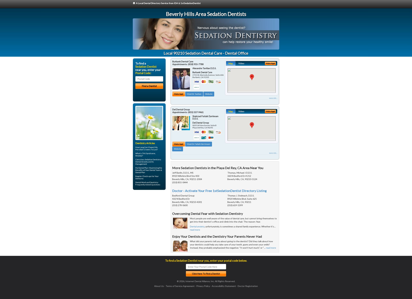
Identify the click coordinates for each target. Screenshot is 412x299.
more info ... (273, 98)
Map (231, 63)
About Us (159, 286)
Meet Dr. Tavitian (194, 94)
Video (241, 63)
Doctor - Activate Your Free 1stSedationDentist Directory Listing (219, 191)
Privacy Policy (203, 286)
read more (195, 229)
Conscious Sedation (143, 159)
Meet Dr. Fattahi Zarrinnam (198, 144)
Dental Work (140, 182)
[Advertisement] (149, 217)
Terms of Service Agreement (180, 286)
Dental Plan (143, 168)
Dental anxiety (197, 226)
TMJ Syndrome (148, 153)
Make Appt (178, 94)
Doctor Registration (248, 286)
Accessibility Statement (224, 286)
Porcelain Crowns (143, 149)
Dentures (139, 178)
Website (208, 94)
